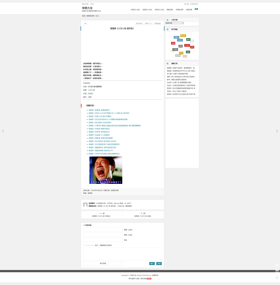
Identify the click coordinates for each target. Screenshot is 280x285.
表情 (159, 263)
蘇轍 (180, 40)
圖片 (152, 263)
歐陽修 (90, 93)
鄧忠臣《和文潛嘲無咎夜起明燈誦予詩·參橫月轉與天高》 (186, 88)
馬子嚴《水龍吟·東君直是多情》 (178, 74)
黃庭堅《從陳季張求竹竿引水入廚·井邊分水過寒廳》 (185, 71)
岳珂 (192, 44)
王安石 (187, 40)
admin (118, 203)
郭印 (184, 53)
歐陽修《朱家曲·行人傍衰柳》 (100, 135)
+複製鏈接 (128, 206)
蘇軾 (188, 37)
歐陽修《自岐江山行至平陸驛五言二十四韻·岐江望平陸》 (109, 113)
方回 (190, 52)
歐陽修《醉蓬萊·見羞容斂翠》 (100, 110)
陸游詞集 (189, 9)
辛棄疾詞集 (179, 9)
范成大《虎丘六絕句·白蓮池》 (177, 91)
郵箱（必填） (128, 235)
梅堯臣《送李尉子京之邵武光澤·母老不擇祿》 (182, 94)
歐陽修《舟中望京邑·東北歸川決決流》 (103, 141)
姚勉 (183, 56)
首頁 (83, 16)
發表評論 (139, 23)
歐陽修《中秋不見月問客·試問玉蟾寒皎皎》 (104, 154)
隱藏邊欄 (157, 23)
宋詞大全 (87, 8)
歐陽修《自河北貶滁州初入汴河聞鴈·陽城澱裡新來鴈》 (109, 119)
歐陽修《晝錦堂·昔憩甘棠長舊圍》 (101, 138)
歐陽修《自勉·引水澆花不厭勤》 (100, 116)
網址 (125, 240)
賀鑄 (173, 40)
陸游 (176, 55)
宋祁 (181, 47)
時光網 (186, 4)
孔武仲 (180, 36)
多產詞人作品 (159, 9)
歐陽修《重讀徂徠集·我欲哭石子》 (101, 150)
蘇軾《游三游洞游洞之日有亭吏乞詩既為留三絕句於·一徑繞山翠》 (189, 77)
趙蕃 (172, 50)
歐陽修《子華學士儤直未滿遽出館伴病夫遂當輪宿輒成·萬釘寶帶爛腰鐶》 (115, 126)
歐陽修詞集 (90, 16)
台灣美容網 (194, 4)
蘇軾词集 (170, 9)
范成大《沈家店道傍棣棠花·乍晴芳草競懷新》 (182, 85)
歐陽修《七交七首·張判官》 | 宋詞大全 (111, 206)
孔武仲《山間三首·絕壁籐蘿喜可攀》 (179, 82)
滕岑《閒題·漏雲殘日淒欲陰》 (177, 79)
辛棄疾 (175, 45)
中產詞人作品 (135, 9)
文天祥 (178, 53)
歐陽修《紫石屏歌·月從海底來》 (100, 122)
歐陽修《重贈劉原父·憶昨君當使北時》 (103, 147)
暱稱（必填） (128, 230)
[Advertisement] (122, 47)
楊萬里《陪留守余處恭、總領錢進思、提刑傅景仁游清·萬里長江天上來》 (192, 68)
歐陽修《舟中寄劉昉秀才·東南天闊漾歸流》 (104, 144)
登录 (92, 4)
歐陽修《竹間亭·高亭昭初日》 (100, 132)
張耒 (188, 47)
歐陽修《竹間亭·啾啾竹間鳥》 (100, 129)
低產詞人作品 (147, 9)
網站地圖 (144, 278)
